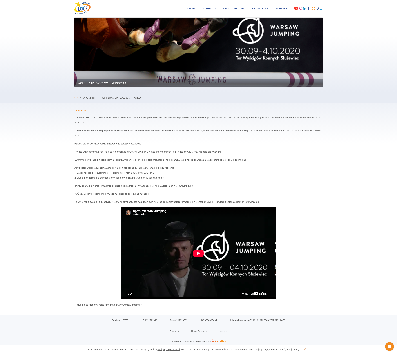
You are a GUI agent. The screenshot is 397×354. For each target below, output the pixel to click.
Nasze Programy (234, 8)
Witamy (192, 8)
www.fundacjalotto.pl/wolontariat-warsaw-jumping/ (165, 185)
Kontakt (281, 8)
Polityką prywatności (169, 349)
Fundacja (209, 8)
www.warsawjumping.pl (129, 304)
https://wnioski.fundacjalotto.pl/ (146, 177)
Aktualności (261, 8)
